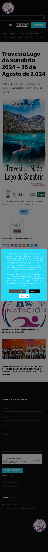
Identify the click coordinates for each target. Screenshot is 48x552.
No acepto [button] (34, 291)
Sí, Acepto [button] (24, 296)
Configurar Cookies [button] (17, 291)
